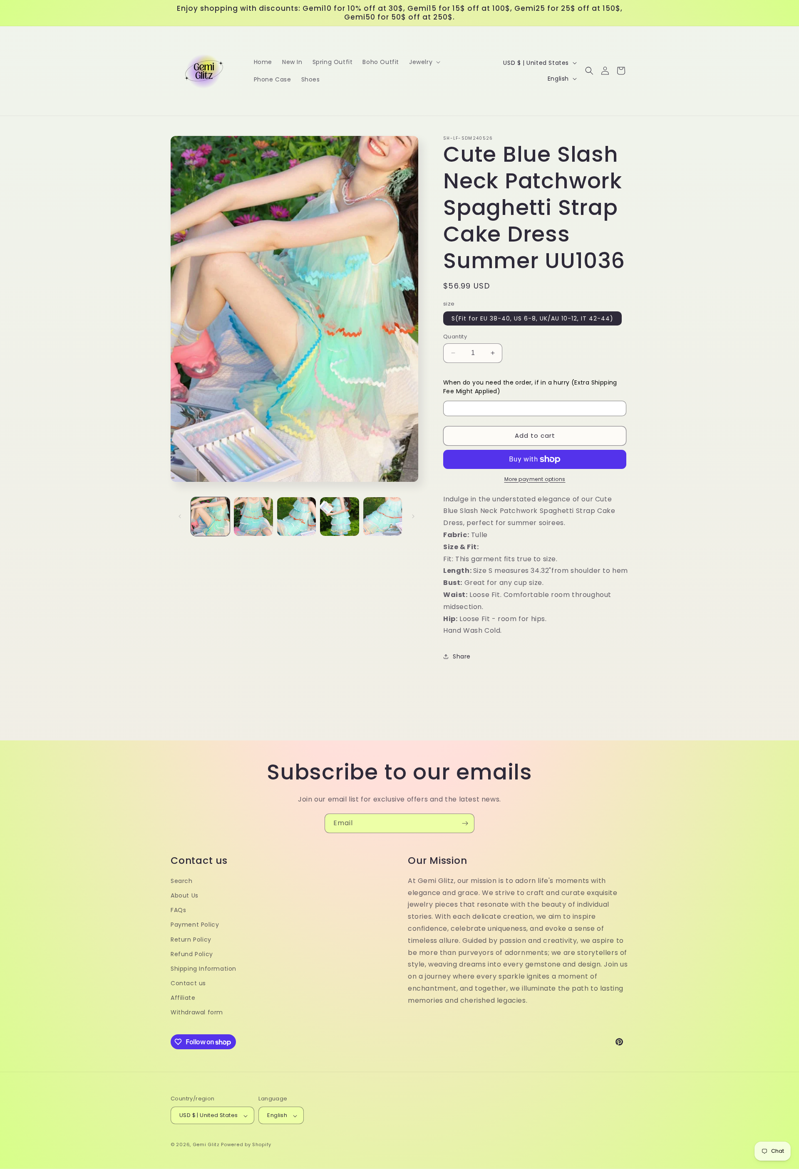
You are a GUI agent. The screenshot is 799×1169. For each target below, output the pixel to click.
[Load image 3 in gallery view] (296, 516)
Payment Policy (195, 925)
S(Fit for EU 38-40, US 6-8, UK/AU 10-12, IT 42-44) (532, 318)
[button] (424, 62)
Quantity (455, 336)
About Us (185, 895)
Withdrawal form (197, 1013)
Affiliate (183, 998)
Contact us (188, 983)
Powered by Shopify (246, 1145)
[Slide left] (180, 516)
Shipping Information (203, 968)
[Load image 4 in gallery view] (339, 516)
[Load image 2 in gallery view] (253, 516)
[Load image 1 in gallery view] (210, 516)
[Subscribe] (465, 823)
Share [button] (462, 656)
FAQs (178, 910)
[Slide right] (413, 516)
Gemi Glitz (206, 1145)
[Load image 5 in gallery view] (382, 516)
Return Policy (191, 939)
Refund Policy (192, 954)
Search (182, 881)
